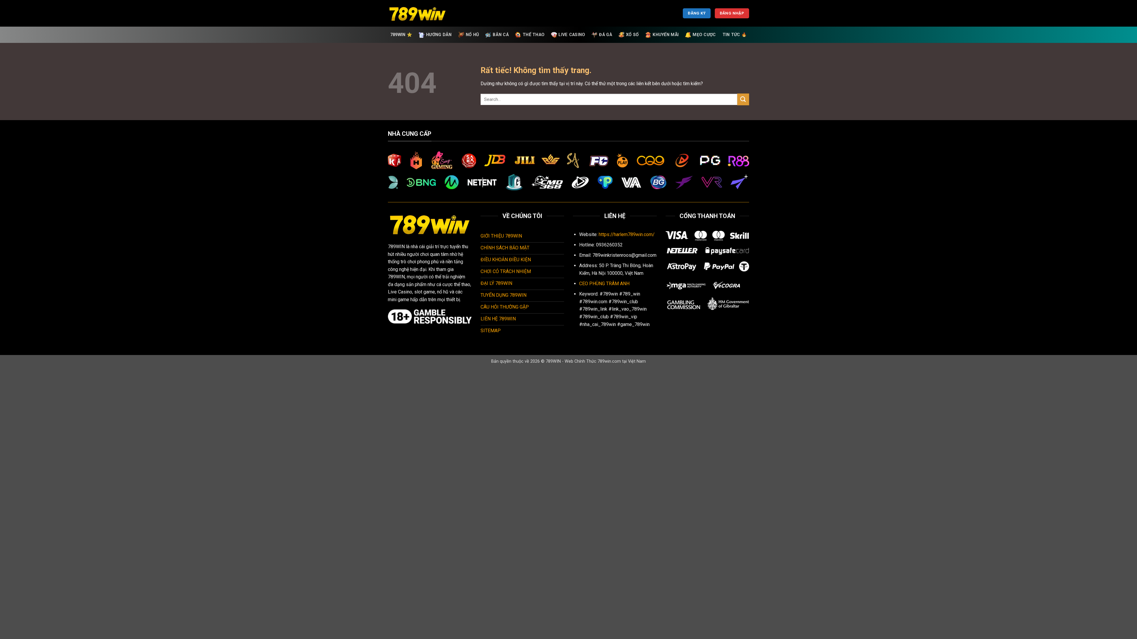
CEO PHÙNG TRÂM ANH (604, 283)
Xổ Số (632, 34)
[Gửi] (743, 99)
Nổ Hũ (472, 34)
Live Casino (571, 34)
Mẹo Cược (704, 34)
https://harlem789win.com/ (627, 234)
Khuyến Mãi (666, 34)
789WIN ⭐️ (401, 34)
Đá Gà (605, 34)
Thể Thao (534, 34)
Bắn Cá (501, 34)
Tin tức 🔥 (734, 34)
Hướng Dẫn (439, 34)
